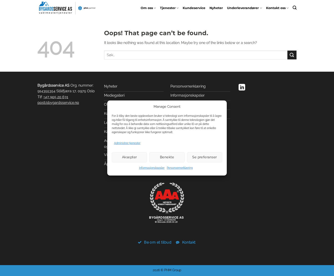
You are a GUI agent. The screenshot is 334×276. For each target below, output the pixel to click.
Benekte (167, 157)
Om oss (147, 8)
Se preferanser (204, 157)
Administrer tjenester (127, 143)
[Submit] (292, 55)
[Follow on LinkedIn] (242, 87)
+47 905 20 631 (55, 97)
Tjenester (168, 8)
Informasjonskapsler (152, 167)
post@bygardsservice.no (58, 102)
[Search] (295, 7)
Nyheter (216, 8)
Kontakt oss (276, 8)
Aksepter (129, 157)
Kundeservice (194, 8)
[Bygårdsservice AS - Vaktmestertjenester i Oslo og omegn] (67, 7)
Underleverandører (243, 8)
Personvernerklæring (180, 167)
